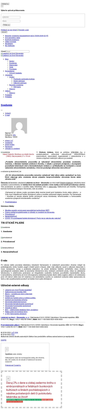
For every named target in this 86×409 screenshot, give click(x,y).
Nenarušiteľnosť (11, 216)
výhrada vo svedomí (12, 149)
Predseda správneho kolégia (24, 79)
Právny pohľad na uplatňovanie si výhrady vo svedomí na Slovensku (29, 212)
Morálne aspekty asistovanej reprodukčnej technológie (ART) (27, 210)
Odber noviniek (10, 42)
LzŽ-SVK (14, 333)
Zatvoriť (4, 32)
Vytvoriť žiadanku (15, 73)
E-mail (7, 115)
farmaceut (8, 147)
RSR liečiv (17, 87)
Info (14, 135)
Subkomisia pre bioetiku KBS (15, 292)
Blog (6, 59)
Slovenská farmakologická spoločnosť (19, 304)
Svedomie (13, 63)
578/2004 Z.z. (77, 152)
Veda (11, 67)
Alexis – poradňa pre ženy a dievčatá (18, 294)
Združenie (8, 75)
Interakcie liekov (11, 308)
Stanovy (12, 89)
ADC (21, 310)
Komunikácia (9, 71)
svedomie (8, 143)
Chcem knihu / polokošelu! (23, 400)
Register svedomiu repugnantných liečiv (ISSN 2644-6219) (26, 36)
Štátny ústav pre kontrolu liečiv (16, 312)
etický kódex (9, 145)
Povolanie (13, 69)
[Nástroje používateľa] (2, 110)
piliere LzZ (9, 141)
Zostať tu (17, 365)
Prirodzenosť (10, 214)
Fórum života (9, 296)
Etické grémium (19, 81)
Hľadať (3, 51)
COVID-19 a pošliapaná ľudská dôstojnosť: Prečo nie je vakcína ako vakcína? (33, 218)
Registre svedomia (16, 85)
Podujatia (8, 95)
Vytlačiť (8, 113)
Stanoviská (13, 65)
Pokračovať (9, 365)
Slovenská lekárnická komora (15, 302)
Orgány (11, 77)
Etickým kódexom (66, 183)
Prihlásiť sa (5, 4)
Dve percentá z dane (12, 38)
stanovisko (53, 187)
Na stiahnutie (10, 46)
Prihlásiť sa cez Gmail (9, 30)
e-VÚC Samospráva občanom (15, 314)
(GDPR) (3, 340)
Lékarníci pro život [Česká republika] (18, 290)
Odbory (7, 91)
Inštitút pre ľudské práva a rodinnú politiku (20, 298)
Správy (11, 61)
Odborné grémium (20, 83)
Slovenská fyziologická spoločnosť (18, 306)
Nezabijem (9, 44)
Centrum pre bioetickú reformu (16, 300)
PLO (12, 335)
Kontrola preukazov (12, 40)
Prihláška (8, 97)
